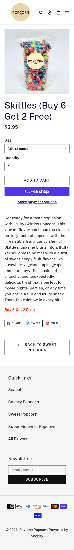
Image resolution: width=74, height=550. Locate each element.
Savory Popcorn (23, 401)
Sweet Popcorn (22, 414)
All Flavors (18, 438)
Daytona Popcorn (33, 530)
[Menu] (67, 12)
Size (8, 140)
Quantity (12, 158)
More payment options (37, 202)
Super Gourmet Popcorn (31, 426)
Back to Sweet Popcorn (40, 347)
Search (15, 389)
